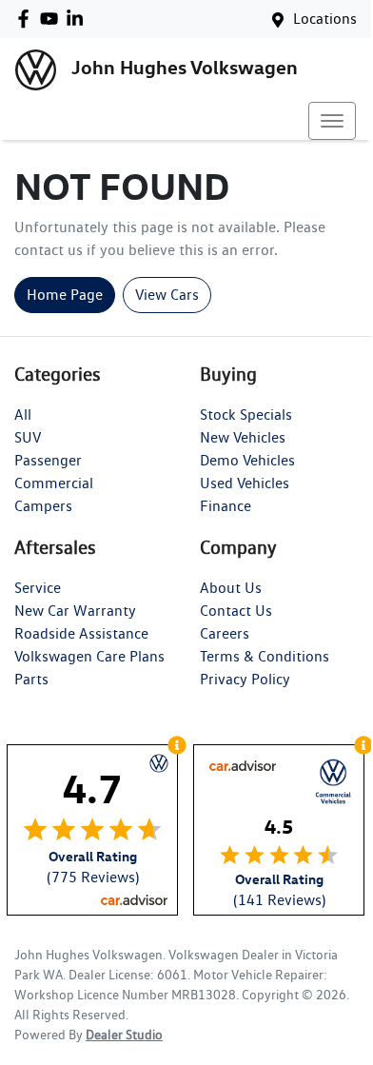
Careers (224, 633)
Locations (325, 19)
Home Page (65, 295)
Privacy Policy (245, 679)
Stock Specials (246, 414)
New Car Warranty (75, 611)
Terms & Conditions (264, 656)
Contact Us (236, 611)
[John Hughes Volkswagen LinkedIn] (78, 19)
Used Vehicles (244, 483)
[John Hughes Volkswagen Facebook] (27, 19)
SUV (27, 437)
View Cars (167, 295)
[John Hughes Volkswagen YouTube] (53, 19)
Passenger (48, 460)
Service (37, 588)
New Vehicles (242, 437)
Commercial (53, 483)
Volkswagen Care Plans (89, 656)
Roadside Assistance (81, 633)
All (22, 414)
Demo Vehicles (247, 460)
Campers (43, 506)
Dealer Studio (124, 1034)
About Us (231, 588)
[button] (332, 121)
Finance (225, 506)
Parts (31, 679)
